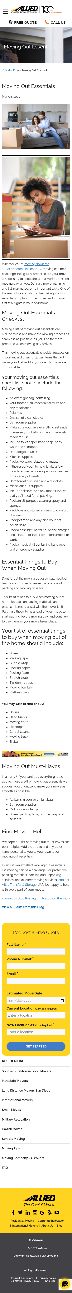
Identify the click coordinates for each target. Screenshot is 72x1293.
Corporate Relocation (51, 1220)
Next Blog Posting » (56, 898)
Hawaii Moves (12, 1129)
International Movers (17, 1100)
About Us (47, 1225)
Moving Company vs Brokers (23, 1158)
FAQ (5, 1168)
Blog (60, 1225)
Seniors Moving (13, 1139)
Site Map (50, 1280)
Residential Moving (22, 1220)
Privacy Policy (48, 1278)
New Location (30, 1024)
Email (12, 973)
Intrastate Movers (15, 1081)
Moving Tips (11, 1148)
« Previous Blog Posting (19, 898)
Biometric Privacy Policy (25, 1280)
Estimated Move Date (26, 993)
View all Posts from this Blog (23, 907)
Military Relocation (16, 1119)
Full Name (16, 944)
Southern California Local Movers (26, 1071)
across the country (28, 269)
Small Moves (11, 1110)
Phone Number (20, 958)
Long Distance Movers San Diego (26, 1090)
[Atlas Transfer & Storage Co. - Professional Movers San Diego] (36, 1200)
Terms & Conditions (22, 1278)
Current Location (33, 1008)
